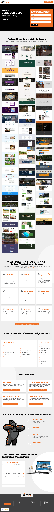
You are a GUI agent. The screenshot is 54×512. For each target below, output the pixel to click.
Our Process (33, 502)
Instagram (46, 501)
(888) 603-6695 (8, 501)
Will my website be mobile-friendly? (9, 479)
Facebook (46, 502)
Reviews (15, 1)
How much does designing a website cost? (10, 462)
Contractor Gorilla (31, 267)
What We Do (31, 1)
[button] (13, 462)
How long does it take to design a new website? (11, 473)
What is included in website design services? (11, 476)
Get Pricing (35, 24)
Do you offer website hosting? (8, 482)
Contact (39, 1)
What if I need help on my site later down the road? (12, 486)
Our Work (18, 1)
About (32, 501)
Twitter (45, 503)
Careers (32, 503)
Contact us (8, 470)
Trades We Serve (24, 1)
